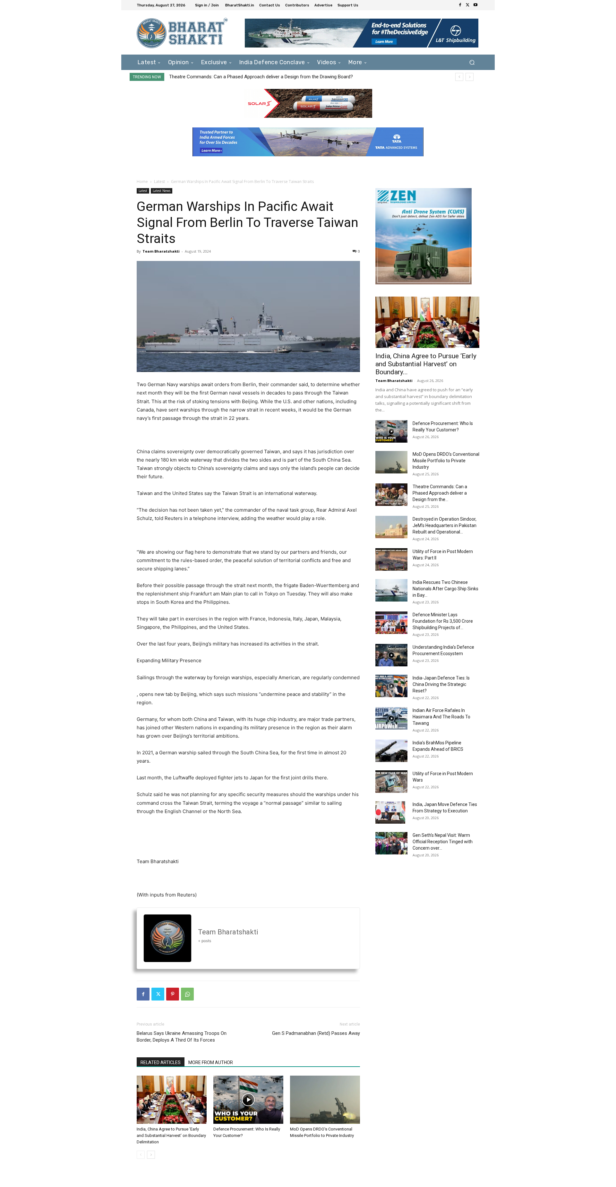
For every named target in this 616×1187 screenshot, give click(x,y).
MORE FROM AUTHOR (210, 1062)
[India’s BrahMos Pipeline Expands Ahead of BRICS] (391, 751)
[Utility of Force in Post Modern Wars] (391, 781)
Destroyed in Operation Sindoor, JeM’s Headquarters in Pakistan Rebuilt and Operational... (444, 525)
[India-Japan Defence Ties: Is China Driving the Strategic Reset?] (391, 686)
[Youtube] (475, 5)
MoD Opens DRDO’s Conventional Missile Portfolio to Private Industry (446, 461)
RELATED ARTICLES (161, 1062)
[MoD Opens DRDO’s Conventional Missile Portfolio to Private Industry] (325, 1100)
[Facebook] (460, 5)
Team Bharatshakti (161, 251)
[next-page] (151, 1155)
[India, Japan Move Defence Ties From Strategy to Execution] (390, 812)
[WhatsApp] (187, 994)
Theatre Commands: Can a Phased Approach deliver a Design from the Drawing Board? (261, 77)
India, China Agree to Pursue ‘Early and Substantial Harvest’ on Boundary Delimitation (171, 1135)
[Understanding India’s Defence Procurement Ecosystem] (391, 655)
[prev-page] (141, 1155)
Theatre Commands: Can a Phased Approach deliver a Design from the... (440, 493)
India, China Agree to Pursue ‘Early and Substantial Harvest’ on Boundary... (425, 364)
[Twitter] (468, 5)
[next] (470, 77)
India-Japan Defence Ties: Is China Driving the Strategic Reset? (441, 684)
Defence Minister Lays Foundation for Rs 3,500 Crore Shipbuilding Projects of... (443, 621)
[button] (471, 62)
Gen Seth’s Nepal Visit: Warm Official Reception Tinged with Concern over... (443, 842)
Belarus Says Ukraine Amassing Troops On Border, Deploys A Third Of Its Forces (182, 1036)
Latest (159, 181)
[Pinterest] (172, 994)
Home (142, 181)
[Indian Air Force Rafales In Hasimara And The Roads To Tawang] (391, 718)
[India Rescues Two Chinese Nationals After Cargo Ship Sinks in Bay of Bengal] (391, 590)
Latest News (161, 190)
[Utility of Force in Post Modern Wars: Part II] (391, 559)
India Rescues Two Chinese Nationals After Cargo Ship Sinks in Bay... (445, 589)
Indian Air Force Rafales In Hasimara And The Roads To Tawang (441, 717)
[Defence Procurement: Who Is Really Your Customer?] (248, 1100)
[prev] (459, 77)
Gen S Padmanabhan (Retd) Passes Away (316, 1033)
